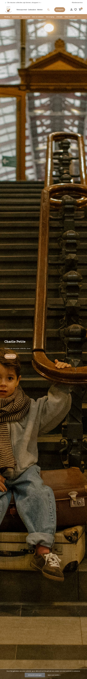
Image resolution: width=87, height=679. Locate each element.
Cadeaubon (32, 10)
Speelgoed (26, 17)
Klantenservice (77, 2)
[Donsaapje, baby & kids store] (8, 9)
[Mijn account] (71, 9)
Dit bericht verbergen (35, 675)
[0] (79, 9)
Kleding (7, 17)
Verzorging (50, 17)
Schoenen (15, 17)
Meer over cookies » (54, 675)
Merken (40, 10)
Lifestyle (59, 17)
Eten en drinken (38, 17)
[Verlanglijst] (75, 9)
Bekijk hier (9, 356)
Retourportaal (22, 10)
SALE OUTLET (70, 17)
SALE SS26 (81, 17)
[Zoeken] (48, 9)
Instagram (59, 10)
